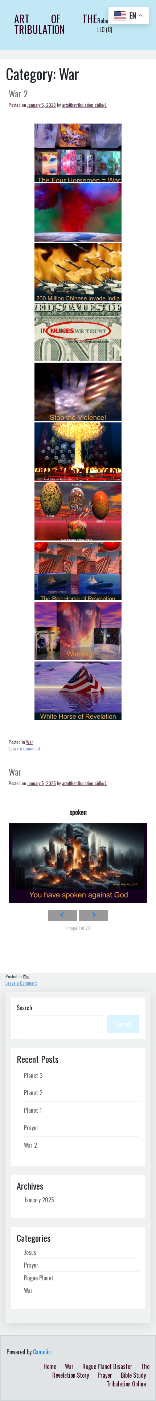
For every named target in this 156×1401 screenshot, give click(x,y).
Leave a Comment (24, 751)
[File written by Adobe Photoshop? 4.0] (78, 272)
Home (50, 1366)
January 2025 (39, 1199)
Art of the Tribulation (55, 24)
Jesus (30, 1252)
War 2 (18, 93)
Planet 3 (33, 1075)
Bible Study (133, 1375)
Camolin (42, 1351)
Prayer (31, 1127)
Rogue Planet (38, 1277)
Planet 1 (33, 1110)
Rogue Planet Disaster (107, 1366)
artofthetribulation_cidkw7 (84, 105)
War (15, 771)
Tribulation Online (126, 1383)
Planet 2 (33, 1092)
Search (24, 1007)
